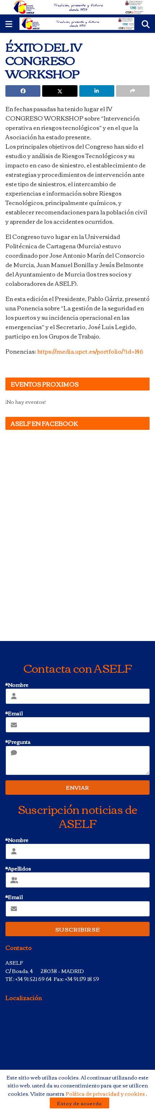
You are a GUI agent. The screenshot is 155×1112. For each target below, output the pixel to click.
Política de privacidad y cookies (106, 1093)
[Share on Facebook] (22, 91)
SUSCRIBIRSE (77, 929)
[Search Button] (146, 23)
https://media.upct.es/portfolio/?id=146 (90, 351)
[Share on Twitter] (59, 91)
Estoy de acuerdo (79, 1103)
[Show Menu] (8, 23)
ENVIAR (77, 787)
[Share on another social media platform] (133, 91)
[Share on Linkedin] (96, 91)
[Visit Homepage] (77, 7)
